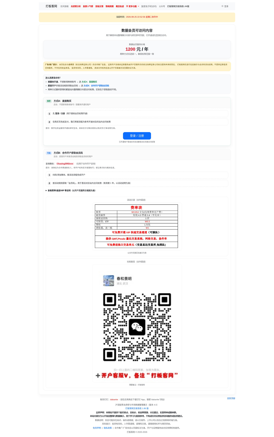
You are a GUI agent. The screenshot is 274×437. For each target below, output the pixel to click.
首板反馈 (99, 6)
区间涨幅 (64, 6)
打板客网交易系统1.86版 (178, 6)
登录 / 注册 (137, 135)
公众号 (162, 6)
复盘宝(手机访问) (149, 6)
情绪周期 (110, 6)
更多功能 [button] (133, 6)
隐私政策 (108, 428)
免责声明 (97, 428)
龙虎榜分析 (76, 6)
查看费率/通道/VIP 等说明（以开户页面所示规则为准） (72, 190)
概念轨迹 (120, 6)
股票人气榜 (88, 6)
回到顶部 (231, 398)
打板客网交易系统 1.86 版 (137, 408)
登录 (226, 6)
